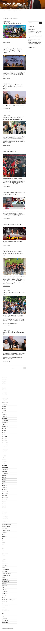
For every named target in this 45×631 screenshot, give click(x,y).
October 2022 (4, 471)
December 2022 (5, 467)
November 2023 (5, 444)
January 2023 (4, 465)
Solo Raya (4, 597)
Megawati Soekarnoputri (6, 575)
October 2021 (4, 495)
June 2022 (4, 479)
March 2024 (4, 436)
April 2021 (4, 507)
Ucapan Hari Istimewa (6, 605)
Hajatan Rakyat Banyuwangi (12, 23)
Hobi (3, 550)
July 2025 (4, 406)
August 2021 (4, 499)
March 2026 (4, 389)
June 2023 (4, 455)
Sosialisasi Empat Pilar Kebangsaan (8, 599)
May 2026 (4, 385)
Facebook (4, 10)
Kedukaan (4, 559)
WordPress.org (5, 622)
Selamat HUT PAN (31, 29)
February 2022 (4, 487)
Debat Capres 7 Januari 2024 (12, 224)
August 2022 (4, 475)
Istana (3, 557)
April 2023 (4, 459)
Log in (3, 616)
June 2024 (4, 430)
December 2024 (5, 420)
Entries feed (4, 618)
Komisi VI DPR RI (5, 565)
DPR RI (3, 542)
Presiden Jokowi (5, 591)
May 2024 (4, 432)
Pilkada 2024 (4, 583)
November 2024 (5, 422)
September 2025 (5, 402)
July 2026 (4, 381)
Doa (3, 540)
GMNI (3, 548)
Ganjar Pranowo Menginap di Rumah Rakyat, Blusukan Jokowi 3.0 (13, 253)
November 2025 (5, 398)
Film (3, 544)
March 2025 (4, 414)
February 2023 (4, 463)
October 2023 (4, 446)
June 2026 (4, 383)
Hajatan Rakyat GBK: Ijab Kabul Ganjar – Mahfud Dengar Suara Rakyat (13, 87)
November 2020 (5, 518)
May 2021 (4, 505)
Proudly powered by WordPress (7, 628)
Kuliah (3, 567)
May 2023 (4, 457)
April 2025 (4, 412)
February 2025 (4, 416)
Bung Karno (4, 532)
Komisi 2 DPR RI (5, 563)
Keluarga (3, 561)
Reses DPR (4, 595)
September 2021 (5, 497)
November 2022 (5, 469)
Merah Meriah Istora (9, 151)
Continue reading (6, 42)
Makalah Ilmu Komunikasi (6, 573)
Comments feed (5, 620)
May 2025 (4, 410)
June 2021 (4, 503)
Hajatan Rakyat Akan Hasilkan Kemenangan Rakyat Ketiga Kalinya (12, 51)
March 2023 (4, 461)
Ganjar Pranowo (5, 546)
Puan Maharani (5, 593)
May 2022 (4, 481)
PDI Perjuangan (5, 579)
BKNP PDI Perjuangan (6, 530)
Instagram (15, 10)
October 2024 (4, 424)
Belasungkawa (5, 528)
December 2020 (5, 516)
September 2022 (5, 473)
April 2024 (4, 434)
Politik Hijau (4, 589)
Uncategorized (4, 607)
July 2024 (4, 428)
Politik (3, 587)
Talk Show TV (4, 601)
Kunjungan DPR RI (5, 569)
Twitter (9, 10)
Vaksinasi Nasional (5, 609)
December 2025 (5, 396)
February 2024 (4, 438)
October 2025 (4, 400)
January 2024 (4, 440)
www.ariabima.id (14, 4)
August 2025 (4, 404)
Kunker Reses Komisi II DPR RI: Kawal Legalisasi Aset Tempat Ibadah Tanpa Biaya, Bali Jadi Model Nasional (34, 32)
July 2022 (4, 477)
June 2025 (4, 408)
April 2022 (4, 483)
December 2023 (5, 442)
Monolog (3, 577)
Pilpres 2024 (4, 585)
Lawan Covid (4, 571)
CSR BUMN (4, 536)
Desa (3, 538)
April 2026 (4, 387)
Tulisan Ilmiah (4, 603)
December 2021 (5, 491)
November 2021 (5, 493)
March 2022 (4, 485)
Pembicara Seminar (5, 581)
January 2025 (4, 418)
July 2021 (4, 501)
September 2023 (5, 448)
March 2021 (4, 509)
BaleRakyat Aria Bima (6, 526)
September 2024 (5, 426)
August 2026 (4, 379)
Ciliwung (3, 534)
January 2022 (4, 489)
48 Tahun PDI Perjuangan (6, 524)
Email (20, 10)
